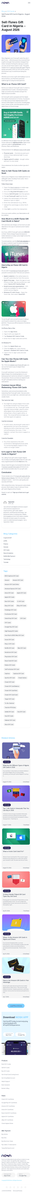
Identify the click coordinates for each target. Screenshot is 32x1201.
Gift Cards (10, 11)
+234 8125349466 (6, 1190)
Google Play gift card (11, 627)
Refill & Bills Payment (9, 556)
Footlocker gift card (11, 614)
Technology (6, 559)
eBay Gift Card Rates (7, 1120)
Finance (5, 544)
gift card (23, 618)
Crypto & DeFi (7, 538)
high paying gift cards (11, 631)
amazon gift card (18, 580)
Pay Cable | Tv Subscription (9, 1144)
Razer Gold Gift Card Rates (9, 1113)
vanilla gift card (9, 712)
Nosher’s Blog (5, 1088)
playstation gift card (11, 656)
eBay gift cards (21, 605)
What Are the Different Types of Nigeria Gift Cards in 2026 (16, 766)
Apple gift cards (9, 597)
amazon (7, 580)
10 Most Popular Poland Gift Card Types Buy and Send (14, 895)
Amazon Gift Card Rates (8, 1106)
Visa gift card (21, 712)
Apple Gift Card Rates (8, 1116)
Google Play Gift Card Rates (9, 1102)
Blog (3, 11)
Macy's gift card (9, 644)
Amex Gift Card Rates (7, 1109)
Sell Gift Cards (5, 1067)
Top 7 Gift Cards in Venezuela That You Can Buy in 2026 (16, 809)
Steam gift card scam (11, 695)
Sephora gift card (18, 673)
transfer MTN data (10, 707)
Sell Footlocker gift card (12, 669)
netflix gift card (9, 648)
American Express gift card (12, 588)
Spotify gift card (10, 678)
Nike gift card (22, 648)
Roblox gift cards (10, 665)
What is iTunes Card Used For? (13, 851)
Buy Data (4, 1137)
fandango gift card (10, 610)
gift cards (8, 622)
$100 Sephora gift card (11, 576)
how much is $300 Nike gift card (14, 635)
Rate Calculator (6, 1085)
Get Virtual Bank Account (8, 1078)
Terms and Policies (17, 1190)
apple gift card (21, 593)
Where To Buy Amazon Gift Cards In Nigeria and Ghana (15, 938)
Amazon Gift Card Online (12, 584)
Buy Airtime (5, 1134)
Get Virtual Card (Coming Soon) (10, 1074)
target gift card (9, 699)
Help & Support (6, 1081)
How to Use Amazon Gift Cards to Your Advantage (16, 981)
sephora (7, 673)
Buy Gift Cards (6, 1071)
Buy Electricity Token (7, 1141)
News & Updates (8, 553)
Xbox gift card (9, 724)
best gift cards (9, 601)
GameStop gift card (11, 618)
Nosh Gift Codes (6, 1064)
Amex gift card (9, 593)
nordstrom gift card (11, 652)
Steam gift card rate (11, 690)
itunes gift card (9, 639)
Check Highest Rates (7, 1123)
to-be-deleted (9, 703)
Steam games (22, 678)
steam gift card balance (12, 686)
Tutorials (5, 562)
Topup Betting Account (8, 1148)
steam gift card (9, 682)
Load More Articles (16, 1006)
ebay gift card (9, 605)
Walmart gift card (10, 720)
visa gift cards (9, 716)
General (5, 547)
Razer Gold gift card (11, 661)
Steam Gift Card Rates (8, 1099)
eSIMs (5, 541)
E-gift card (20, 601)
